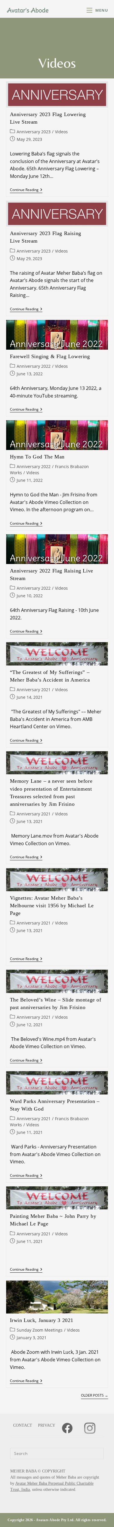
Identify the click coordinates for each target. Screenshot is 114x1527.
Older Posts (94, 1395)
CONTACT (22, 1425)
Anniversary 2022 (34, 366)
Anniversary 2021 (34, 689)
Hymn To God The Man (37, 457)
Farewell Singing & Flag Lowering (50, 356)
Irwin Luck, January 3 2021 (42, 1320)
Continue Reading (26, 190)
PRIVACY (46, 1425)
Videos (61, 131)
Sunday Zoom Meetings (40, 1330)
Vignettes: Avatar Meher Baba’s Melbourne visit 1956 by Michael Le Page (52, 905)
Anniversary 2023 (34, 131)
